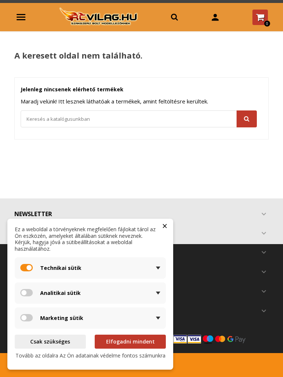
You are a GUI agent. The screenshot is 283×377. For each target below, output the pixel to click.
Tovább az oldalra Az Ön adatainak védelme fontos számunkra (90, 355)
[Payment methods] (208, 338)
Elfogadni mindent (130, 341)
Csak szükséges (50, 341)
